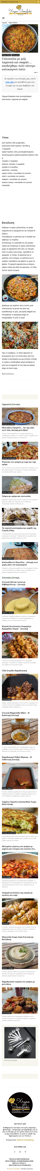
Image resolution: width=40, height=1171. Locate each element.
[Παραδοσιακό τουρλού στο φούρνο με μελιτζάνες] (20, 1000)
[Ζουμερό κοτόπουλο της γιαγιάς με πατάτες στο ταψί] (20, 911)
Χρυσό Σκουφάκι (14, 1169)
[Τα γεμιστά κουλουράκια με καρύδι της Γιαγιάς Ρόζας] (20, 517)
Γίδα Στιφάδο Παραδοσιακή (14, 670)
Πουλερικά (15, 55)
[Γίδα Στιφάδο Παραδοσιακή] (20, 687)
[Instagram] (20, 1152)
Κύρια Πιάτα (13, 22)
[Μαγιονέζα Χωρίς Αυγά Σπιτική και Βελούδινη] (20, 956)
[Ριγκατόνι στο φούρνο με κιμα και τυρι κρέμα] (20, 451)
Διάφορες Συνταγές (8, 524)
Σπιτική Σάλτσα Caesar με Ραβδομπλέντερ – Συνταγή (13, 583)
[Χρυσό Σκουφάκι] (20, 10)
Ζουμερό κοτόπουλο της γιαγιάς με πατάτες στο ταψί (17, 894)
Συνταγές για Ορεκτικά (9, 833)
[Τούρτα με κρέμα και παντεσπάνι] (20, 485)
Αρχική (4, 22)
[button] (3, 18)
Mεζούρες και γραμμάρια (20, 1165)
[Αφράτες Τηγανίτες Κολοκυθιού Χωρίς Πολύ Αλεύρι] (20, 820)
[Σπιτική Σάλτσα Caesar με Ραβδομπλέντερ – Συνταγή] (20, 601)
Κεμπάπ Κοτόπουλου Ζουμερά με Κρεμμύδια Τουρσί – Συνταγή (16, 627)
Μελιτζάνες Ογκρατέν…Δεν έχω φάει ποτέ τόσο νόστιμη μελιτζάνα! (18, 429)
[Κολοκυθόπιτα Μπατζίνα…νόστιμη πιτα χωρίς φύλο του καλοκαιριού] (20, 551)
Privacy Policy (19, 1163)
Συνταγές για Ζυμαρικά (9, 458)
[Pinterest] (25, 1152)
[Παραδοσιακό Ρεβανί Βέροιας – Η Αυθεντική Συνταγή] (20, 776)
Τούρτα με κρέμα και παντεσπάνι (16, 496)
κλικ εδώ (10, 82)
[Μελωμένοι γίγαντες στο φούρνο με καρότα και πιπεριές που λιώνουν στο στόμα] (20, 865)
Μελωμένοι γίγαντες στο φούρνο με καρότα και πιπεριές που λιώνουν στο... (19, 847)
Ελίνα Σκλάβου (7, 699)
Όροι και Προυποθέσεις (19, 1159)
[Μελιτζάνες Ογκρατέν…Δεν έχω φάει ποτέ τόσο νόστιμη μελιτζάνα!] (20, 416)
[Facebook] (15, 1152)
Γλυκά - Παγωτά (7, 492)
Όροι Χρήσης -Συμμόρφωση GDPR (19, 1161)
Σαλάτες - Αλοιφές (8, 613)
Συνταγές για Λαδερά (8, 424)
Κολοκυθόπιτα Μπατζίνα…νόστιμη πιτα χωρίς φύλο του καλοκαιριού (20, 563)
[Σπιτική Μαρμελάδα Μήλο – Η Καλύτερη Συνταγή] (20, 732)
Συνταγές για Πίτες (8, 559)
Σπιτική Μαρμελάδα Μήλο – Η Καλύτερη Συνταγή (15, 714)
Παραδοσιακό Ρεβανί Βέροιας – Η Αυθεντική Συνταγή (17, 758)
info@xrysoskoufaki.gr (25, 1140)
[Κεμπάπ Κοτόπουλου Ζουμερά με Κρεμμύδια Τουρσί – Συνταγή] (20, 645)
